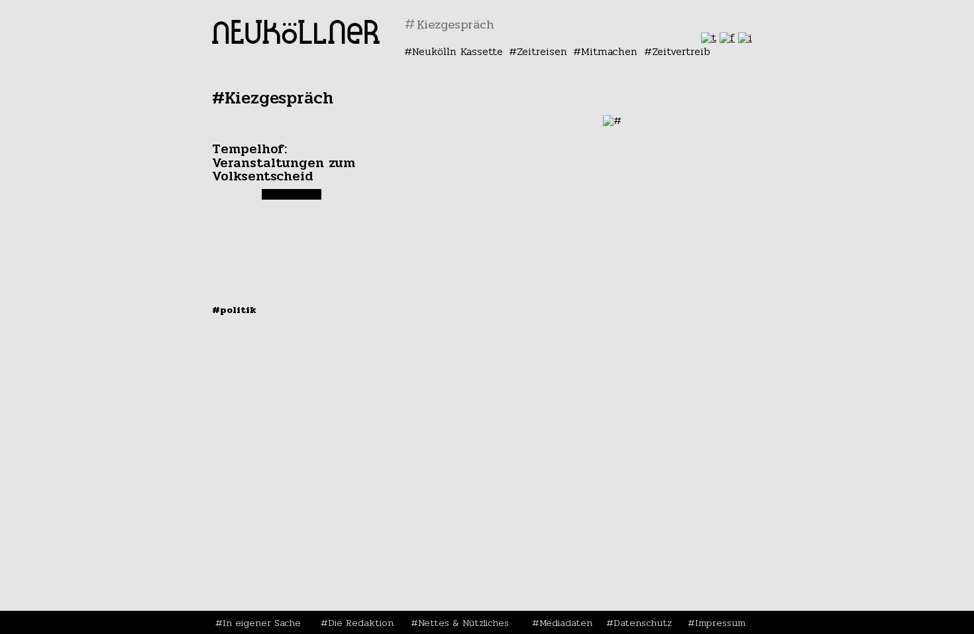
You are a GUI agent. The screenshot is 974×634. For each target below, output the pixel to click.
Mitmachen (609, 51)
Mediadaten (565, 622)
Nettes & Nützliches (463, 622)
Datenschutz (643, 622)
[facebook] (727, 37)
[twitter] (708, 37)
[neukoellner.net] (296, 40)
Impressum (720, 622)
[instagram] (745, 37)
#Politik (234, 309)
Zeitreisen (542, 51)
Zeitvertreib (681, 51)
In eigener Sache (262, 622)
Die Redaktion (361, 622)
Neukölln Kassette (457, 51)
